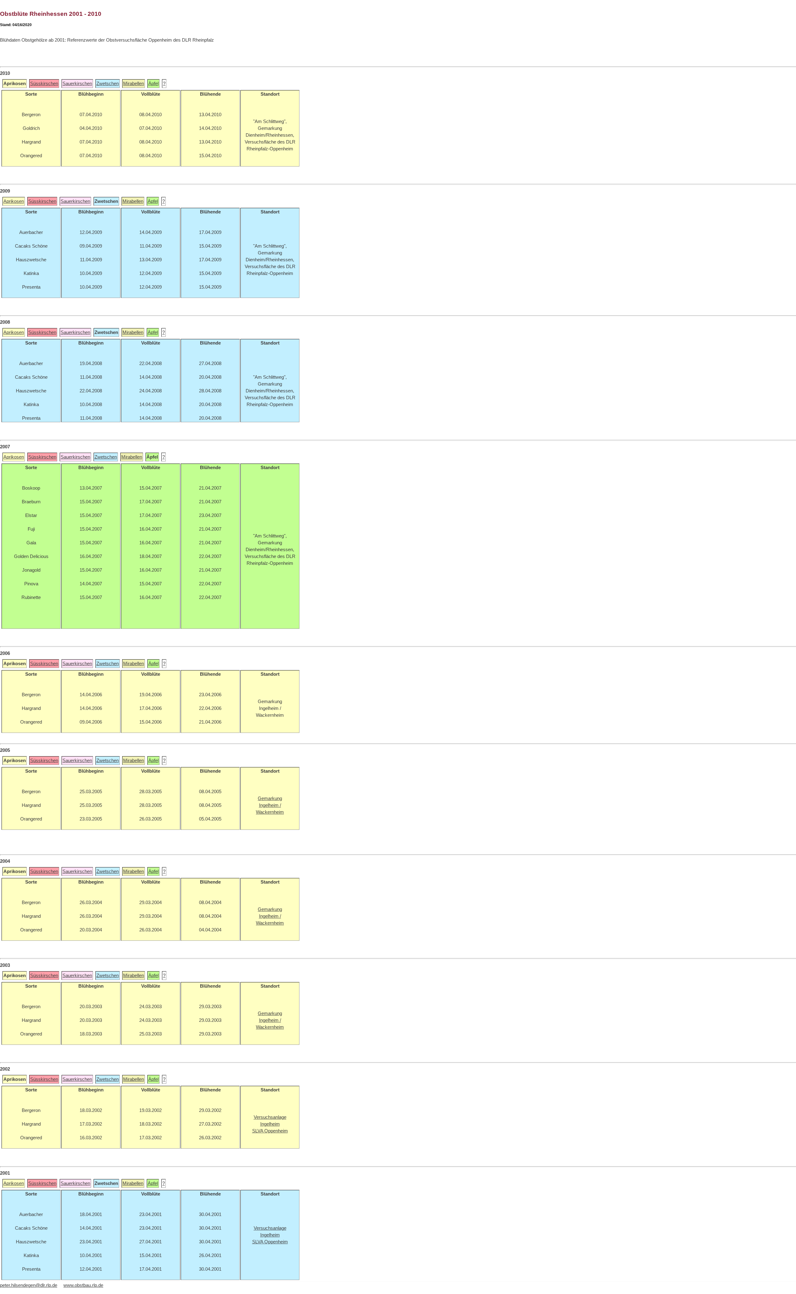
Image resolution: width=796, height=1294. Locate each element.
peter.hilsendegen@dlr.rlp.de (28, 1285)
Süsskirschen (44, 83)
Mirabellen (133, 83)
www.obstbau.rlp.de (83, 1285)
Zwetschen (107, 83)
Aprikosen (13, 201)
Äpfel (153, 83)
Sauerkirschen (77, 83)
